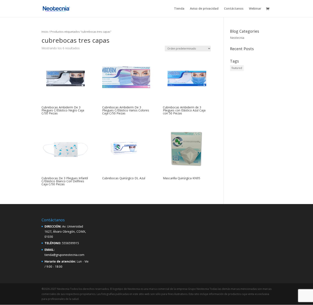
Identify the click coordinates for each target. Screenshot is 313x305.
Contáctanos (233, 8)
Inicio (45, 32)
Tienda (179, 8)
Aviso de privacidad (204, 8)
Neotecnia (237, 38)
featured (237, 68)
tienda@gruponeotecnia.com (64, 255)
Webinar (255, 8)
